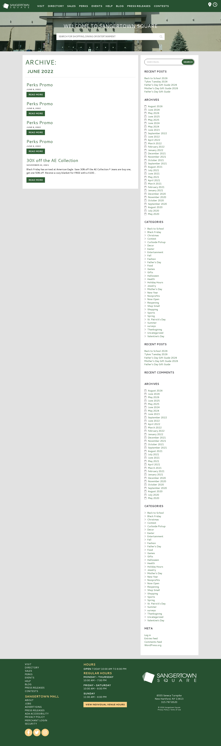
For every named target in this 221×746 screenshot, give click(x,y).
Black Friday (154, 232)
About (29, 700)
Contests (31, 691)
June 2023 (154, 129)
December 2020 (157, 193)
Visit (28, 664)
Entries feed (151, 638)
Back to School (155, 228)
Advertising (33, 706)
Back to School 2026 (155, 78)
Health (151, 279)
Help (28, 681)
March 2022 (155, 143)
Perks (28, 674)
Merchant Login (36, 720)
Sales (28, 670)
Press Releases (35, 687)
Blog (28, 684)
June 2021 (154, 173)
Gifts (150, 272)
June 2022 (154, 136)
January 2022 (155, 150)
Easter (150, 249)
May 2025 (153, 119)
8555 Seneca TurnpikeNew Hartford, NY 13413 (169, 697)
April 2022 (154, 140)
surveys (151, 326)
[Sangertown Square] (169, 678)
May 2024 (153, 126)
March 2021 (155, 183)
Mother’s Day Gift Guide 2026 (161, 88)
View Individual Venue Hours (105, 704)
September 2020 (157, 203)
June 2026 (154, 109)
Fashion (151, 259)
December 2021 (157, 153)
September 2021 (157, 163)
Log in (147, 635)
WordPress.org (152, 645)
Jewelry (151, 285)
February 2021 (156, 187)
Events (29, 677)
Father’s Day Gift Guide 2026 (160, 84)
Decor (150, 245)
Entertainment (155, 252)
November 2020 (157, 197)
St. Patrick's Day (156, 319)
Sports (151, 312)
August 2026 (155, 106)
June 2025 (154, 116)
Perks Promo (39, 85)
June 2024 (154, 123)
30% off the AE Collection (52, 160)
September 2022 (157, 133)
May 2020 (153, 214)
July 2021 (153, 170)
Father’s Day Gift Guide (157, 91)
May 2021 (153, 177)
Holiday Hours (155, 282)
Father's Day (154, 262)
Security (31, 723)
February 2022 (156, 146)
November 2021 (157, 156)
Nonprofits (153, 295)
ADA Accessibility (37, 713)
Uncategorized (155, 332)
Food (150, 265)
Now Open (153, 299)
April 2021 (154, 180)
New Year (152, 292)
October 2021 (156, 160)
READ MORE (36, 94)
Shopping (152, 309)
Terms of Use (175, 709)
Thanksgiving (154, 329)
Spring (151, 316)
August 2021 (155, 166)
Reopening (153, 302)
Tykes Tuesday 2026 (155, 81)
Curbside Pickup (156, 242)
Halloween (153, 275)
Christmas (153, 235)
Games (151, 269)
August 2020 (155, 207)
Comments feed (153, 641)
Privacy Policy (35, 717)
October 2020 (156, 200)
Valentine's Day (155, 336)
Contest (151, 238)
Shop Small (153, 306)
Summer (152, 322)
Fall (149, 255)
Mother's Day (154, 289)
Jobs (28, 703)
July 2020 (153, 210)
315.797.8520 (169, 702)
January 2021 (155, 190)
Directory (32, 667)
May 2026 (153, 113)
